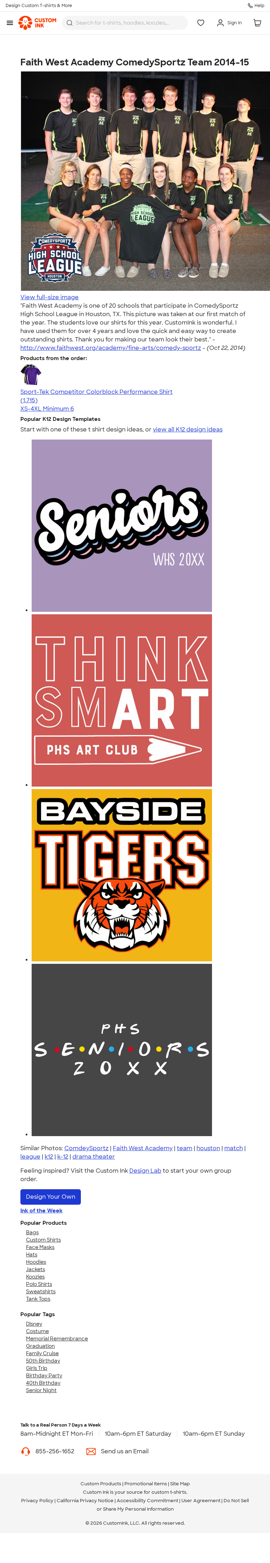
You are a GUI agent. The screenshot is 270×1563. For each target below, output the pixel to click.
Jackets (35, 1269)
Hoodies (36, 1262)
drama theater (93, 1156)
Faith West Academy (143, 1148)
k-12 (62, 1156)
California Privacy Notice (85, 1501)
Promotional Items (145, 1484)
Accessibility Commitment (147, 1501)
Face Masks (40, 1247)
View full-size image (49, 297)
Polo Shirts (39, 1284)
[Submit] (69, 23)
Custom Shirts (43, 1240)
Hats (31, 1254)
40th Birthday (43, 1383)
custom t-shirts (169, 1492)
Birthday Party (44, 1375)
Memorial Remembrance (57, 1338)
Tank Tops (38, 1299)
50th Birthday (43, 1361)
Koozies (35, 1277)
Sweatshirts (41, 1291)
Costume (37, 1331)
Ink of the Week (41, 1210)
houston (208, 1148)
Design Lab (145, 1170)
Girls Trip (36, 1368)
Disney (34, 1324)
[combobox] (125, 23)
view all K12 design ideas (188, 429)
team (184, 1148)
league (30, 1156)
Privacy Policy (37, 1501)
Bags (32, 1232)
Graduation (40, 1346)
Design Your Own (50, 1196)
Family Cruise (42, 1353)
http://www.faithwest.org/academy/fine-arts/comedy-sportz (110, 348)
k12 (49, 1156)
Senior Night (41, 1390)
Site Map (180, 1484)
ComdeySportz (86, 1148)
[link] (37, 23)
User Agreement (200, 1501)
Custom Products (101, 1484)
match (233, 1148)
